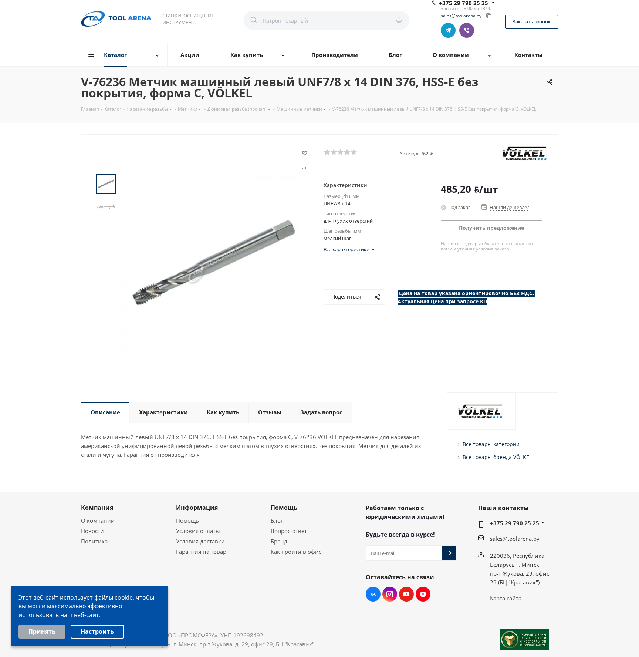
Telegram (448, 30)
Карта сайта (505, 598)
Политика (94, 541)
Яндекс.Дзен (423, 594)
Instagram (389, 594)
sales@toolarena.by (461, 16)
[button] (327, 152)
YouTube (406, 594)
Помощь (187, 520)
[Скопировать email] (489, 16)
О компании (98, 520)
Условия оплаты (198, 531)
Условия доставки (200, 541)
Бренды (281, 541)
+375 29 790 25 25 (514, 523)
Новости (92, 531)
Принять (41, 631)
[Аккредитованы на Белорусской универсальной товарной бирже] (524, 639)
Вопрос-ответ (289, 531)
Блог (277, 520)
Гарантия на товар (201, 551)
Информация (197, 507)
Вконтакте (373, 594)
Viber (466, 30)
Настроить (97, 631)
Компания (97, 507)
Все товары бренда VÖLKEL (497, 457)
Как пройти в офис (296, 551)
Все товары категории (491, 444)
